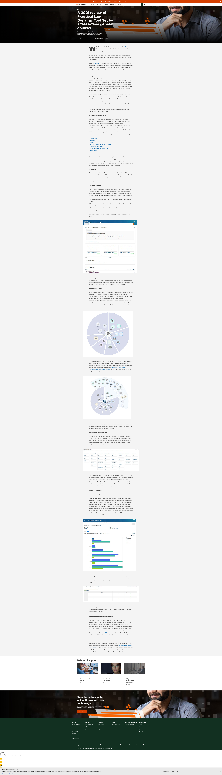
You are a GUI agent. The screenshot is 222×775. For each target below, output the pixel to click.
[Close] (220, 771)
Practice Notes (93, 138)
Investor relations (75, 731)
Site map (86, 729)
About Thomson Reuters (76, 724)
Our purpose (74, 733)
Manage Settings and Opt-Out (108, 744)
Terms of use (117, 744)
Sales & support (101, 724)
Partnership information (89, 724)
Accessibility (141, 744)
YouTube (141, 731)
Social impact (74, 736)
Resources (112, 4)
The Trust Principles (75, 738)
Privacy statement (126, 744)
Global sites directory (89, 727)
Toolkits (91, 142)
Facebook (141, 724)
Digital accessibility (75, 729)
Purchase (105, 4)
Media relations (101, 727)
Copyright (134, 744)
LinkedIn (141, 727)
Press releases (74, 735)
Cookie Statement (5, 773)
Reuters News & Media (116, 724)
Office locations (101, 729)
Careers (73, 727)
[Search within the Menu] (142, 4)
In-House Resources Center (96, 146)
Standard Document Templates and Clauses (100, 144)
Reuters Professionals (116, 727)
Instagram (141, 726)
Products (97, 4)
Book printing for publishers (130, 724)
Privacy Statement (12, 773)
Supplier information (88, 726)
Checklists (92, 140)
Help (118, 4)
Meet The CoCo (122, 1)
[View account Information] (144, 4)
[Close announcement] (220, 1)
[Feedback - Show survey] (0, 753)
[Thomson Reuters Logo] (82, 4)
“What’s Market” (93, 150)
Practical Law (98, 63)
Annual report (74, 726)
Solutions (90, 4)
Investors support (102, 726)
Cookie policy (97, 744)
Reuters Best (114, 726)
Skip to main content (5, 3)
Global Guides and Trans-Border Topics (99, 148)
